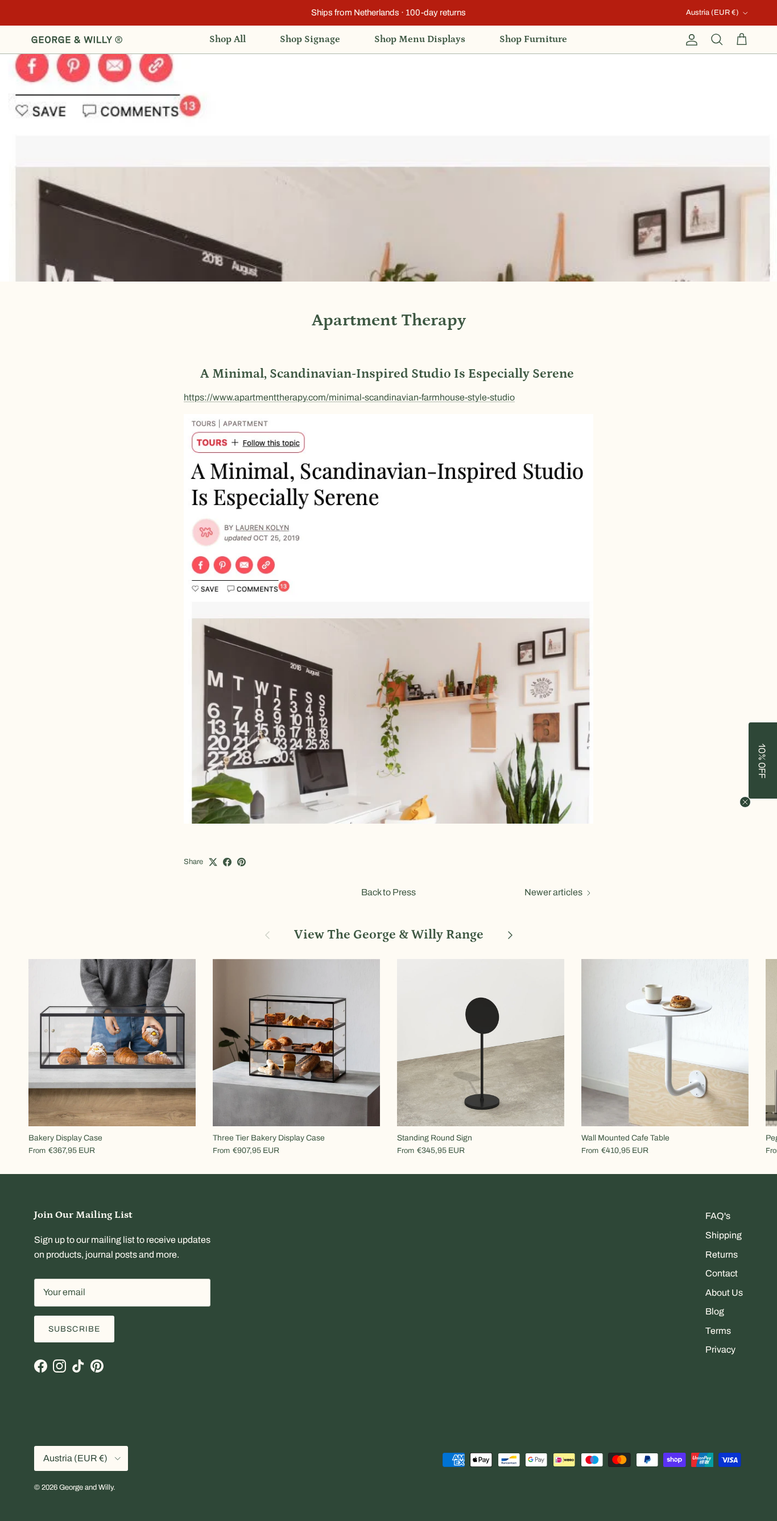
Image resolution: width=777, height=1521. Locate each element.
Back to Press (388, 892)
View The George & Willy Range (388, 934)
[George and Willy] (76, 39)
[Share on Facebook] (227, 862)
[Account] (689, 40)
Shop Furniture (533, 39)
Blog (714, 1311)
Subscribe (74, 1329)
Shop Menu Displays (419, 39)
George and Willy (86, 1487)
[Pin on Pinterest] (241, 862)
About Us (724, 1292)
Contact (721, 1273)
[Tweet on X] (213, 862)
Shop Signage (310, 39)
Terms (718, 1331)
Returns (721, 1254)
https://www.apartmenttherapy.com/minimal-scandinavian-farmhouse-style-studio (349, 397)
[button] (763, 760)
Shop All (227, 39)
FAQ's (717, 1216)
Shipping (723, 1235)
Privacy (720, 1349)
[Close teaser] (745, 802)
